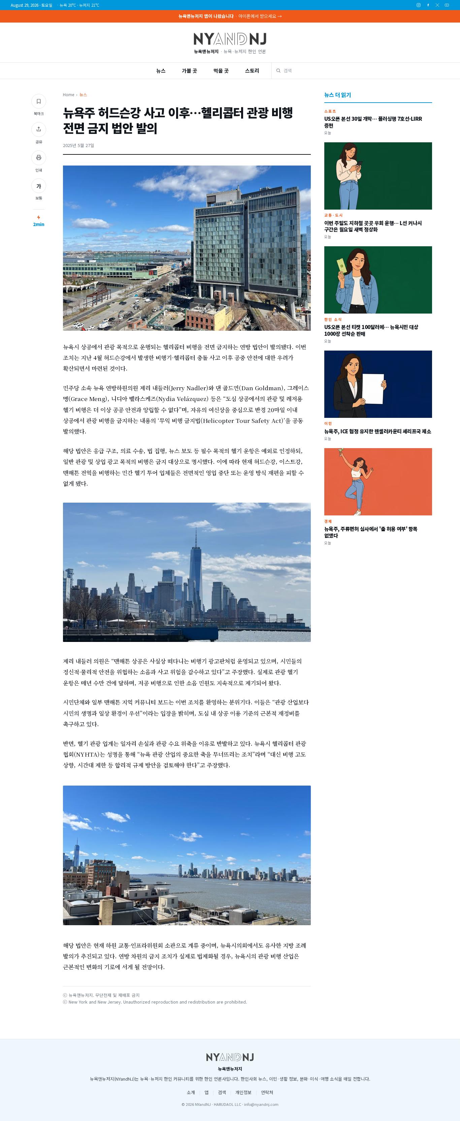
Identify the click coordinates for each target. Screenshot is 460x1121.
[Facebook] (428, 5)
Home (68, 94)
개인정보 (243, 1092)
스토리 (252, 70)
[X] (437, 5)
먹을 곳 (221, 70)
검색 (222, 1092)
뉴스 (161, 70)
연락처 (267, 1092)
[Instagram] (418, 5)
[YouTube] (447, 5)
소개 (191, 1092)
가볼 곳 (189, 70)
